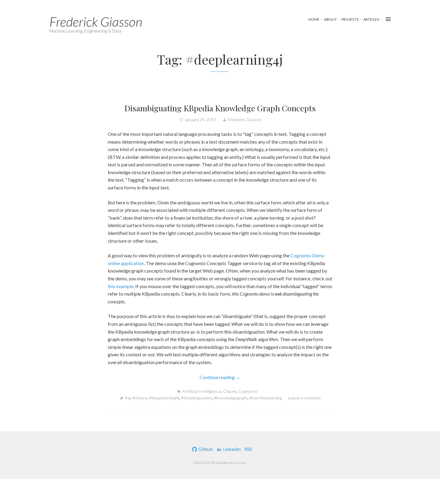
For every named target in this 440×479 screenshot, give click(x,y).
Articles (371, 19)
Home (313, 19)
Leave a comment (304, 397)
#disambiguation (196, 397)
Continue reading (235, 377)
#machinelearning (265, 397)
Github (205, 449)
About (330, 19)
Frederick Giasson (95, 21)
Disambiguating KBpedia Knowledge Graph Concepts (220, 108)
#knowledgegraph (231, 397)
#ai (128, 397)
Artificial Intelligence (201, 391)
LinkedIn (232, 449)
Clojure (229, 391)
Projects (350, 19)
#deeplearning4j (164, 397)
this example (120, 286)
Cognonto (247, 391)
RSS (248, 449)
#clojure (139, 397)
